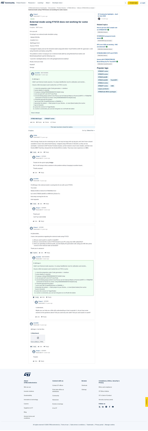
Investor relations (29, 391)
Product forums (61, 8)
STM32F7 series (49, 118)
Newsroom (55, 399)
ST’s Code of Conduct (105, 395)
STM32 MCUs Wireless (102, 55)
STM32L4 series (103, 83)
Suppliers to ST (28, 408)
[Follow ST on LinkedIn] (103, 407)
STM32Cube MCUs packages (107, 91)
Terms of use (65, 424)
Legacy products (103, 88)
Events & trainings (57, 404)
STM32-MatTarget (36, 118)
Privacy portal (99, 424)
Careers (26, 403)
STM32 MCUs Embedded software (105, 49)
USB (112, 86)
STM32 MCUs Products (102, 32)
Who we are (27, 387)
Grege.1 (36, 14)
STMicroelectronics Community (38, 8)
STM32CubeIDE (103, 80)
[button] (133, 2)
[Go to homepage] (35, 376)
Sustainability (28, 395)
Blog (25, 412)
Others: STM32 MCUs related (85, 8)
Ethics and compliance (105, 387)
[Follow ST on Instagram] (106, 407)
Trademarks (90, 424)
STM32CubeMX (103, 77)
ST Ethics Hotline (104, 391)
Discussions (51, 8)
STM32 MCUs (71, 8)
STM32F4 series (103, 74)
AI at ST (54, 408)
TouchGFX (114, 80)
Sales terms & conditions (77, 424)
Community (55, 395)
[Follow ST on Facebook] (109, 407)
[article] (62, 143)
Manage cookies (110, 424)
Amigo (35, 135)
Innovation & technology (31, 399)
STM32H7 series (103, 71)
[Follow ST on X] (99, 407)
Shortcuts (84, 385)
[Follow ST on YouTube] (113, 407)
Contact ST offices (57, 385)
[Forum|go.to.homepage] (8, 3)
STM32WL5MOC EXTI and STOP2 (107, 53)
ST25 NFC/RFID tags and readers (105, 40)
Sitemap (84, 389)
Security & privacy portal (106, 399)
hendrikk (37, 72)
